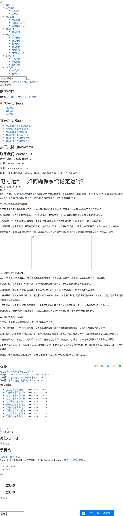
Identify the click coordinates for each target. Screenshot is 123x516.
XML (18, 457)
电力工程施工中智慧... (16, 395)
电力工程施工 (23, 81)
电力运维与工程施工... (16, 389)
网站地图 (4, 457)
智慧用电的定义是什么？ (17, 134)
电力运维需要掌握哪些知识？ (19, 125)
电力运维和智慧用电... (16, 413)
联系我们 (10, 67)
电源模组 (16, 49)
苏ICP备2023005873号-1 (75, 460)
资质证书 (16, 13)
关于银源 (10, 7)
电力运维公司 (27, 371)
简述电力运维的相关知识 (17, 128)
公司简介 (16, 10)
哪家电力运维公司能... (16, 404)
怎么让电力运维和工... (16, 401)
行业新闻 (16, 64)
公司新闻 (16, 58)
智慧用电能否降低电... (16, 410)
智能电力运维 (14, 371)
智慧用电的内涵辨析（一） (18, 137)
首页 (8, 4)
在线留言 (16, 73)
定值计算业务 (18, 22)
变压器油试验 (18, 25)
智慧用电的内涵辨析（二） (18, 140)
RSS (12, 457)
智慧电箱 (16, 40)
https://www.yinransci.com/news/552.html (29, 374)
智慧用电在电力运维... (16, 407)
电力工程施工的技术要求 (20, 380)
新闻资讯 (10, 55)
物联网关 (16, 43)
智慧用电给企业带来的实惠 (21, 377)
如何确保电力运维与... (16, 392)
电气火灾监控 (18, 52)
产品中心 (10, 34)
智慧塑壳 (16, 46)
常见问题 (16, 61)
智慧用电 (10, 28)
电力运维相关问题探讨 (16, 131)
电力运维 (10, 16)
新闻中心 (22, 96)
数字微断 (16, 37)
